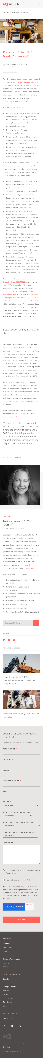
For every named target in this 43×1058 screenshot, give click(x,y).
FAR (14, 88)
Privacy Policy (25, 880)
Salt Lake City (8, 998)
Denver (6, 983)
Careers (6, 944)
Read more (30, 568)
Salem (5, 994)
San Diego (7, 1002)
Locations (7, 955)
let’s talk (14, 417)
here (29, 443)
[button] (4, 640)
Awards (6, 967)
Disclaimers (7, 1047)
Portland (6, 990)
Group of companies (11, 959)
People (6, 963)
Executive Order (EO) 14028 (14, 282)
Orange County (9, 987)
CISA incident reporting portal (18, 263)
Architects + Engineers (20, 12)
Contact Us (7, 1018)
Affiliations (7, 947)
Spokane (7, 1006)
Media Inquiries (8, 1044)
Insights (6, 12)
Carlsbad (7, 979)
